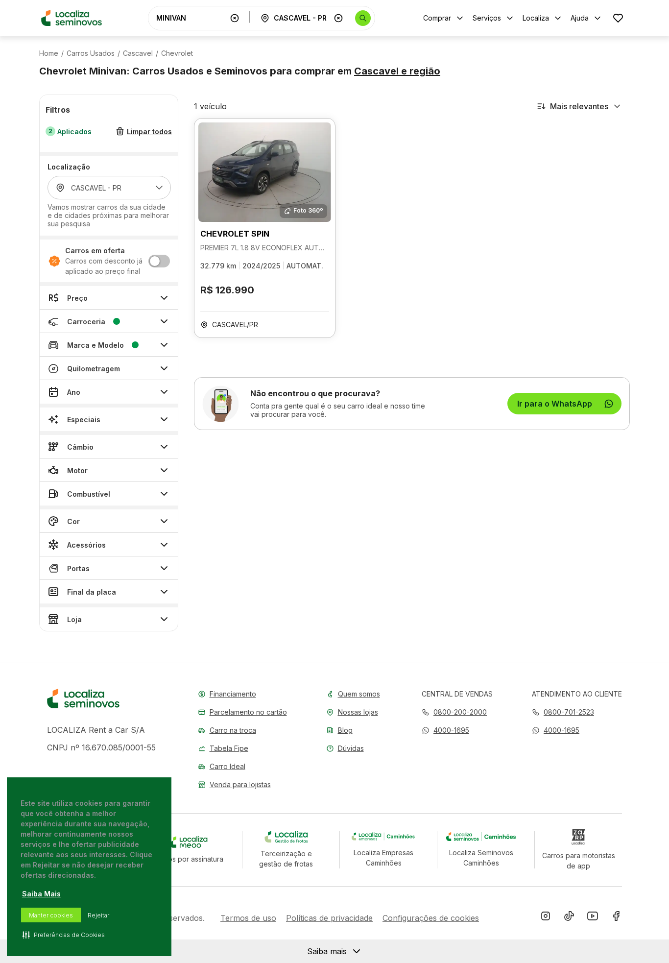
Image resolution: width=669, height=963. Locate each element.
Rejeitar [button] (98, 915)
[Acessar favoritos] (618, 18)
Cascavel (138, 53)
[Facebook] (616, 918)
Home (48, 53)
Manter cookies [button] (51, 915)
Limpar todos (149, 131)
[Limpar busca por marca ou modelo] (234, 18)
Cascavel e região (397, 71)
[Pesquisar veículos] (363, 18)
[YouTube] (592, 918)
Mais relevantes (579, 106)
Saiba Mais (41, 894)
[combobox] (191, 18)
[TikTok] (569, 918)
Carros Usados (91, 53)
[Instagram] (545, 918)
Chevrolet (177, 53)
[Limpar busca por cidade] (338, 18)
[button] (445, 730)
